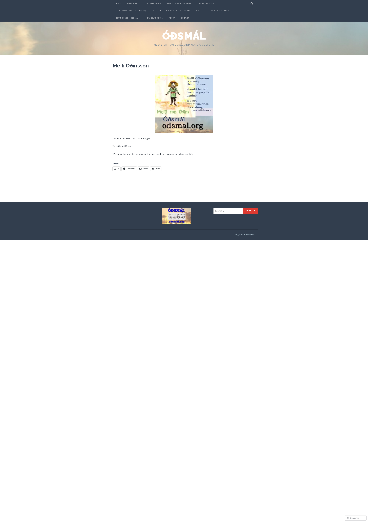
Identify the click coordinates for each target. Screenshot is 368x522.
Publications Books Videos (179, 4)
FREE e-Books (133, 4)
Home (117, 4)
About (172, 18)
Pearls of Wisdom (206, 4)
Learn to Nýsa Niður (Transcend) (130, 11)
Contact (185, 18)
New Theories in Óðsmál (126, 18)
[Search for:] (228, 211)
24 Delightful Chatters (216, 11)
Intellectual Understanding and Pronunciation (174, 11)
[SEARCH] (251, 3)
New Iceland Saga (154, 18)
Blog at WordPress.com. (244, 234)
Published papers (153, 4)
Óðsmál (184, 36)
